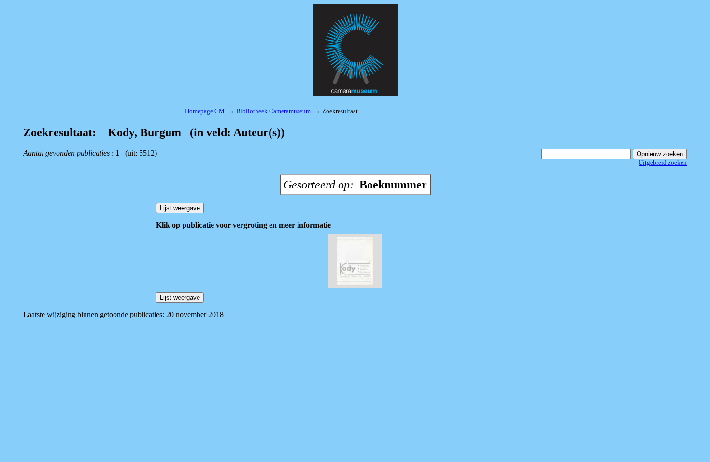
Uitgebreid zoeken (663, 162)
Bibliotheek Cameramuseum (273, 111)
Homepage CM (205, 111)
